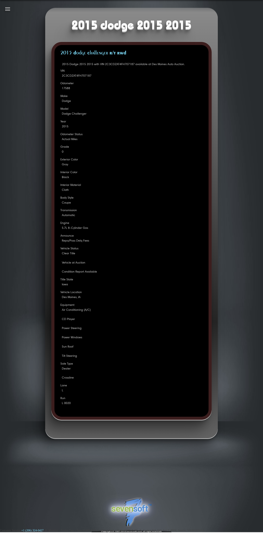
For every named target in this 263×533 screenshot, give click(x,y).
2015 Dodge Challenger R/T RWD (93, 53)
